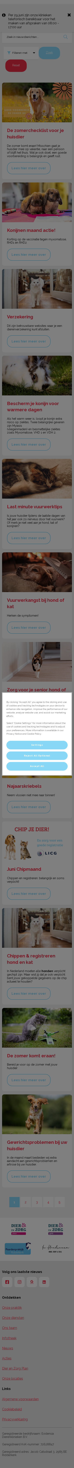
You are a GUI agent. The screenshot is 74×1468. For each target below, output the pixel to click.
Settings (37, 744)
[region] (37, 734)
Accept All (37, 766)
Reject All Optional (37, 755)
